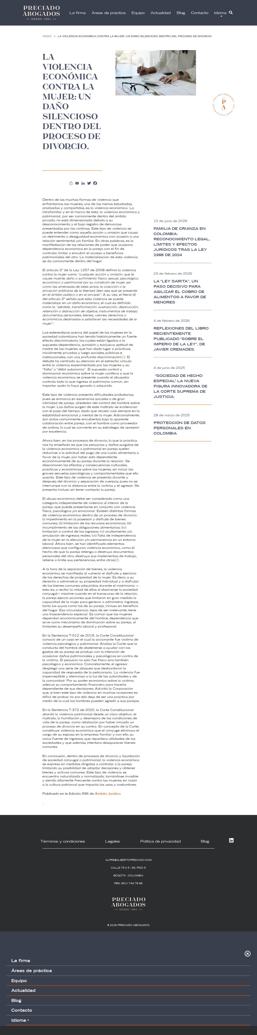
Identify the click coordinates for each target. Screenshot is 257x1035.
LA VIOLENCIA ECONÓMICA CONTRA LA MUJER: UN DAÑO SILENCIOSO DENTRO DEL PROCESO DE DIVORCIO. (135, 36)
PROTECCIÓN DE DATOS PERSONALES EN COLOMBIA (180, 428)
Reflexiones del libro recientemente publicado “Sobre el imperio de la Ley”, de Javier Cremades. (181, 339)
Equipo (138, 13)
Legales (112, 841)
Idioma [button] (220, 13)
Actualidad (161, 13)
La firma (78, 13)
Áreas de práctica (108, 13)
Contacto (199, 13)
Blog (181, 13)
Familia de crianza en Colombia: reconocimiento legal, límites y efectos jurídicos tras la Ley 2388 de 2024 (182, 241)
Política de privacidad (160, 841)
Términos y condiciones (62, 841)
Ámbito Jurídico (108, 793)
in (230, 841)
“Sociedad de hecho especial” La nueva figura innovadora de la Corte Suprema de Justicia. (180, 386)
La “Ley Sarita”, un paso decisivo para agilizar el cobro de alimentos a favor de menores (180, 291)
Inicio (47, 36)
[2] (116, 560)
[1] (123, 357)
